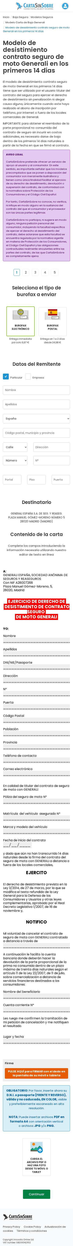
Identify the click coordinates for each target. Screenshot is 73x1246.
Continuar (36, 1194)
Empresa (38, 377)
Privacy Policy (11, 1227)
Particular (16, 377)
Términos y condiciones (32, 1231)
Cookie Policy (32, 1227)
